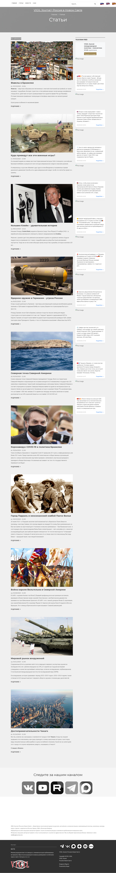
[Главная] (20, 864)
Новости (28, 3)
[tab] (16, 38)
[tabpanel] (42, 398)
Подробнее (16, 106)
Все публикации (16, 38)
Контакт (13, 845)
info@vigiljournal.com (17, 835)
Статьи (21, 3)
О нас (34, 3)
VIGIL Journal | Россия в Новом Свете (58, 10)
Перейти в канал (90, 54)
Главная (14, 3)
